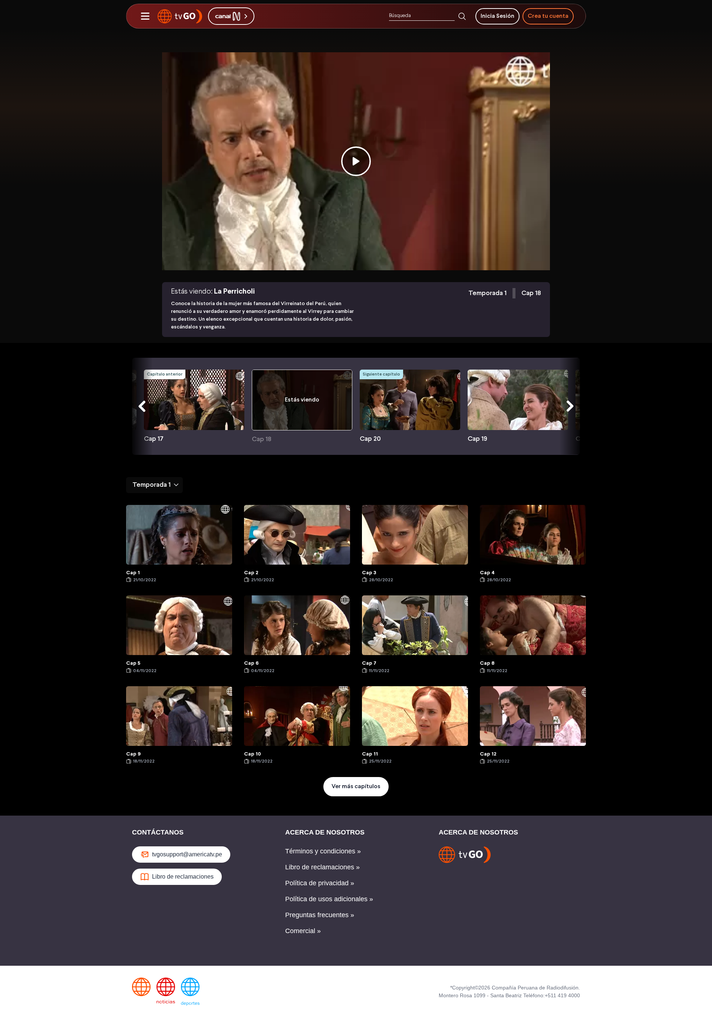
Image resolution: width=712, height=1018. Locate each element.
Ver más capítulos (356, 786)
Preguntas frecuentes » (319, 915)
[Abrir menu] (145, 16)
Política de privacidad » (319, 883)
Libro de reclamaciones (183, 876)
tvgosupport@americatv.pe (187, 854)
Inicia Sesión (497, 16)
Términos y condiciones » (323, 851)
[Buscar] (462, 16)
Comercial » (303, 931)
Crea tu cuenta (548, 16)
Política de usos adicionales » (329, 899)
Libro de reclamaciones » (322, 867)
